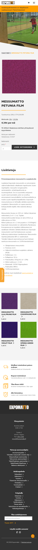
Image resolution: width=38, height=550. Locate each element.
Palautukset (18, 474)
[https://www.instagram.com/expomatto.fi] (20, 532)
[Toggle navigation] (34, 2)
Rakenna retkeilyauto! (18, 465)
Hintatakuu (18, 483)
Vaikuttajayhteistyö (18, 508)
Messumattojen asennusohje (18, 457)
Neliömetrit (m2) (5, 142)
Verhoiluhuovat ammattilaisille (18, 506)
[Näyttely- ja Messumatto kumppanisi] (8, 2)
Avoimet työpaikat (18, 453)
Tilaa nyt (9, 523)
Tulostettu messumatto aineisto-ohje (18, 455)
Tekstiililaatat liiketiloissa (18, 463)
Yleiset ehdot (18, 504)
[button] (2, 275)
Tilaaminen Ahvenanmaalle (18, 481)
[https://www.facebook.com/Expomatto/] (17, 532)
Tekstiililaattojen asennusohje (18, 461)
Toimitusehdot (18, 485)
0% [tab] (10, 119)
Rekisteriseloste (26, 542)
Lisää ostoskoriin (23, 147)
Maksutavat (18, 476)
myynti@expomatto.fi (19, 439)
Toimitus (18, 478)
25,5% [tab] (15, 119)
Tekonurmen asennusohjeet (18, 459)
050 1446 (20, 437)
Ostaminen (18, 496)
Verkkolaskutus (18, 502)
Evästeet (18, 487)
